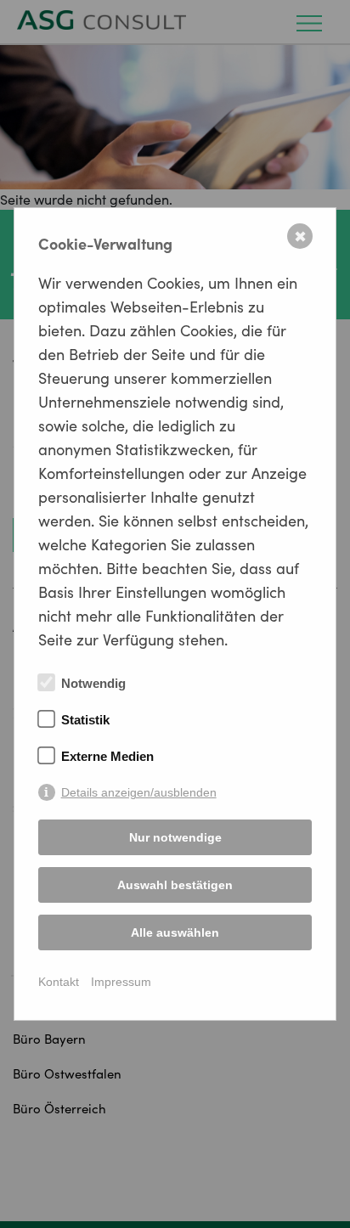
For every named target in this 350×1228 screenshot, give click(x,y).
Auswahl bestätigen (175, 885)
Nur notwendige (175, 837)
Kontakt (58, 982)
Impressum (121, 982)
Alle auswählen (175, 932)
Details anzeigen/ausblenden (139, 792)
